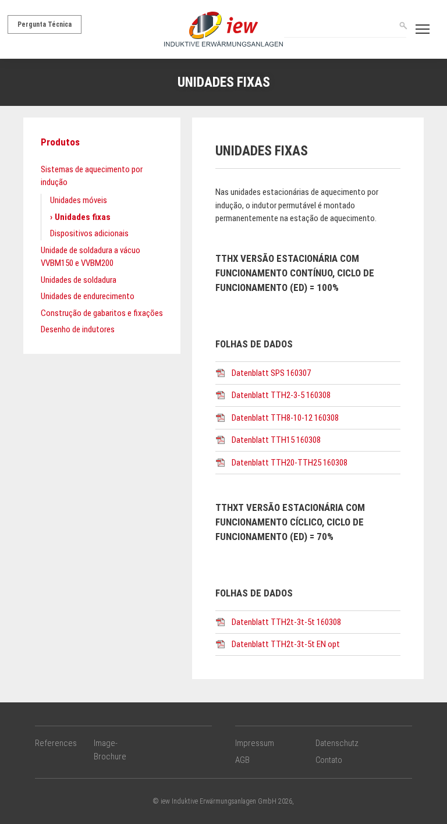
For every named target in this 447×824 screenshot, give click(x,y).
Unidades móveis (78, 200)
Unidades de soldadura (78, 280)
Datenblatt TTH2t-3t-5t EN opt (286, 644)
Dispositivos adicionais (89, 233)
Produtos (60, 142)
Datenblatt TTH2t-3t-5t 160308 (286, 622)
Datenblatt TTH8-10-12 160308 (285, 418)
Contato (328, 760)
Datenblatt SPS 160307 (271, 373)
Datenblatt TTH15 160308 (276, 440)
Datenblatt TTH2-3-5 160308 (281, 395)
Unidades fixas (83, 217)
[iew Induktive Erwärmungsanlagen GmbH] (223, 28)
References (56, 743)
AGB (242, 760)
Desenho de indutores (78, 329)
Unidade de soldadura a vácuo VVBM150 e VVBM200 (90, 257)
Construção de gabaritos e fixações (102, 313)
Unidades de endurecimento (87, 296)
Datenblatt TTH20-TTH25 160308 (289, 462)
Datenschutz (337, 743)
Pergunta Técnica (44, 24)
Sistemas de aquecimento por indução (92, 176)
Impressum (254, 743)
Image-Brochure (110, 750)
